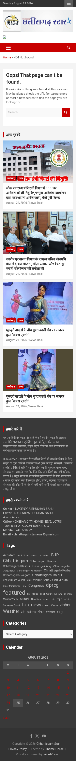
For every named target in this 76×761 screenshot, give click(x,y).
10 (8, 688)
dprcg (52, 585)
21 (48, 695)
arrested (44, 555)
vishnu (66, 604)
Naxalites (36, 599)
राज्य (21, 178)
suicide (67, 599)
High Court (46, 593)
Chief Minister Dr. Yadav (55, 580)
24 (8, 703)
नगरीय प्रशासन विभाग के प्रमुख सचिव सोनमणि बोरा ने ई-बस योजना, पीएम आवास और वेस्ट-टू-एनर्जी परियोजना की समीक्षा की (36, 264)
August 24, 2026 (16, 202)
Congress (36, 585)
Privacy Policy (18, 749)
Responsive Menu (68, 3)
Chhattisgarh (15, 560)
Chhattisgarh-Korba (57, 570)
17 (8, 695)
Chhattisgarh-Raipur (47, 575)
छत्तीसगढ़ (31, 611)
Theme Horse (54, 749)
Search (66, 112)
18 (18, 695)
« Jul (6, 718)
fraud (35, 593)
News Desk (36, 202)
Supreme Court (11, 605)
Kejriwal (58, 594)
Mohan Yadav (10, 599)
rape (59, 599)
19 (28, 695)
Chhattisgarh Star (48, 744)
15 (58, 688)
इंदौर (23, 611)
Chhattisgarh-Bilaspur (16, 566)
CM (25, 585)
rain (53, 599)
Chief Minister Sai (12, 586)
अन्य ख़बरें (13, 134)
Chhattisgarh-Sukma (14, 580)
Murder (24, 599)
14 (48, 688)
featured (14, 592)
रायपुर (60, 611)
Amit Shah (23, 555)
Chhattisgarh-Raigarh (16, 575)
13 (38, 688)
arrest (34, 555)
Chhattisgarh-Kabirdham (29, 570)
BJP (55, 555)
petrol (46, 599)
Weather (11, 611)
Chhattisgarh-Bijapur (43, 561)
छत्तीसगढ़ (11, 178)
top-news (32, 604)
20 (38, 695)
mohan (68, 594)
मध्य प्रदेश (50, 612)
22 (58, 695)
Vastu (54, 605)
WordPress (51, 754)
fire (28, 593)
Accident (9, 555)
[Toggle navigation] (8, 47)
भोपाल (41, 612)
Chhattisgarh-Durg (41, 566)
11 (18, 688)
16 (68, 688)
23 (68, 695)
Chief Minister (34, 580)
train (47, 605)
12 (28, 688)
